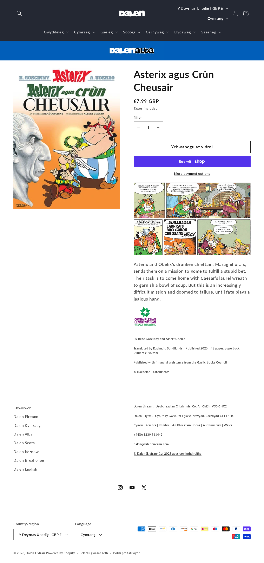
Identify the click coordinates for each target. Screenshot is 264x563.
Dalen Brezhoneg (28, 460)
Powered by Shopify (60, 553)
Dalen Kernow (26, 451)
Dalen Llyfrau (35, 553)
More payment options (192, 173)
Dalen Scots (24, 442)
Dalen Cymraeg (27, 425)
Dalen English (25, 469)
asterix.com (161, 372)
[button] (19, 13)
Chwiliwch (22, 408)
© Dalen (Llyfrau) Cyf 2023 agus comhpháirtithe (168, 453)
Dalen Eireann (25, 416)
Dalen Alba (23, 434)
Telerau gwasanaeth (94, 553)
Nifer (138, 117)
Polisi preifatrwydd (126, 553)
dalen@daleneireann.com (151, 444)
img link (132, 44)
